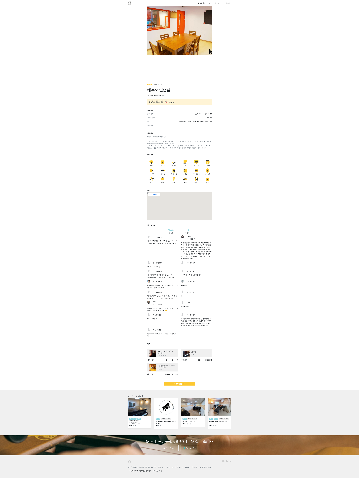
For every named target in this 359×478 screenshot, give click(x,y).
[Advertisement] (179, 70)
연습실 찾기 (202, 3)
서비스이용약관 (133, 471)
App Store (170, 448)
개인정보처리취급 (145, 471)
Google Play (191, 448)
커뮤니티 (227, 3)
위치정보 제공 (157, 471)
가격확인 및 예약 (179, 384)
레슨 (210, 3)
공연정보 (218, 3)
